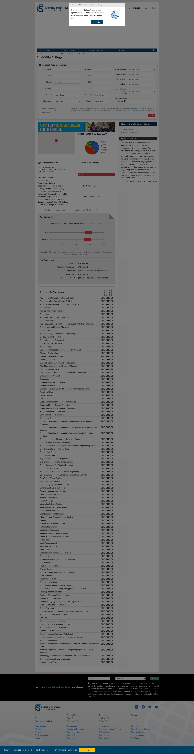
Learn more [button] (72, 750)
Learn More (97, 22)
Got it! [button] (86, 750)
